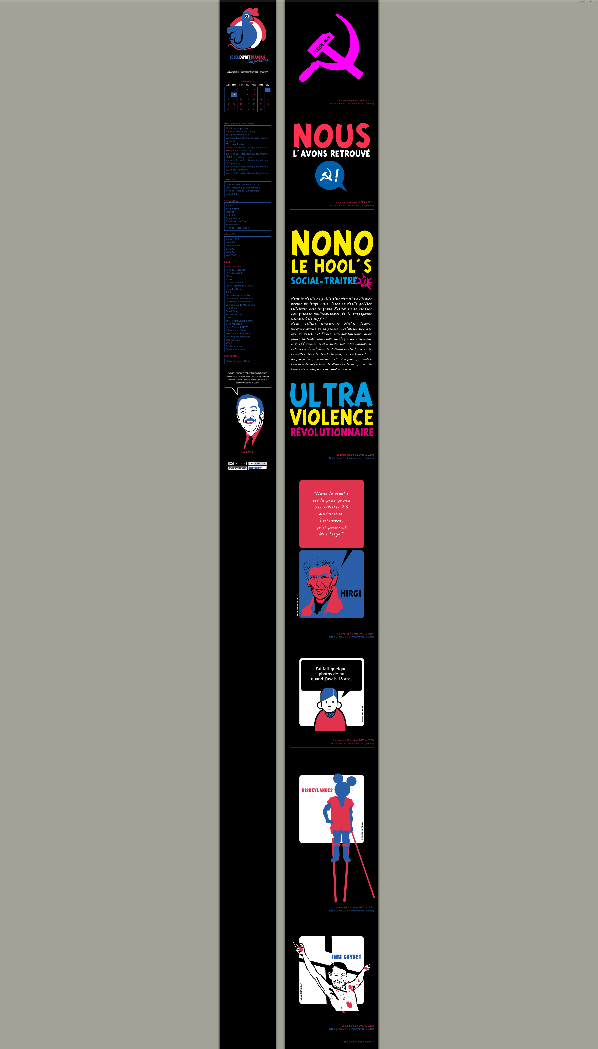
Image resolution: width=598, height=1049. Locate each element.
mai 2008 (231, 242)
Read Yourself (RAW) (237, 327)
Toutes (229, 205)
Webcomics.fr (233, 340)
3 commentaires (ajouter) (360, 636)
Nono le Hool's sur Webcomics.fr (243, 190)
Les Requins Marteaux (238, 336)
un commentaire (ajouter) (360, 103)
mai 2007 (231, 252)
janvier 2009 (232, 239)
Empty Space (233, 218)
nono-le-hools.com (588, 1)
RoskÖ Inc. (232, 308)
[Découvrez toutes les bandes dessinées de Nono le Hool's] (257, 469)
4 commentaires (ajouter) (360, 1029)
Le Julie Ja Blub (234, 282)
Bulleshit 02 (232, 194)
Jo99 (228, 292)
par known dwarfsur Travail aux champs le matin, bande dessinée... (247, 137)
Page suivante (366, 1041)
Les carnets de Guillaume (239, 298)
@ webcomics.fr (234, 273)
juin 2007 (231, 249)
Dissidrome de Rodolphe (239, 301)
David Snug (232, 311)
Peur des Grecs (234, 289)
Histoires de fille (234, 314)
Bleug (229, 276)
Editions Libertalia (235, 349)
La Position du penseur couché (243, 184)
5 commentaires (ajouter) (360, 910)
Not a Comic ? (234, 208)
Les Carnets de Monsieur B (240, 305)
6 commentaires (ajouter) (360, 458)
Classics (230, 211)
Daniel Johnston (234, 346)
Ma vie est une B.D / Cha (239, 285)
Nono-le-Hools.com (236, 270)
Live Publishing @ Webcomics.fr (243, 187)
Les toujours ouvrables (238, 295)
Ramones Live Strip (236, 221)
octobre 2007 (233, 245)
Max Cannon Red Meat (238, 333)
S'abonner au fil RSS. (238, 361)
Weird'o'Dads (233, 224)
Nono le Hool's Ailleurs (237, 228)
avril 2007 (231, 255)
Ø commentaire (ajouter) (361, 743)
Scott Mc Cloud (234, 323)
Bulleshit (230, 215)
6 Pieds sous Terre (236, 330)
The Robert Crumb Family (239, 320)
